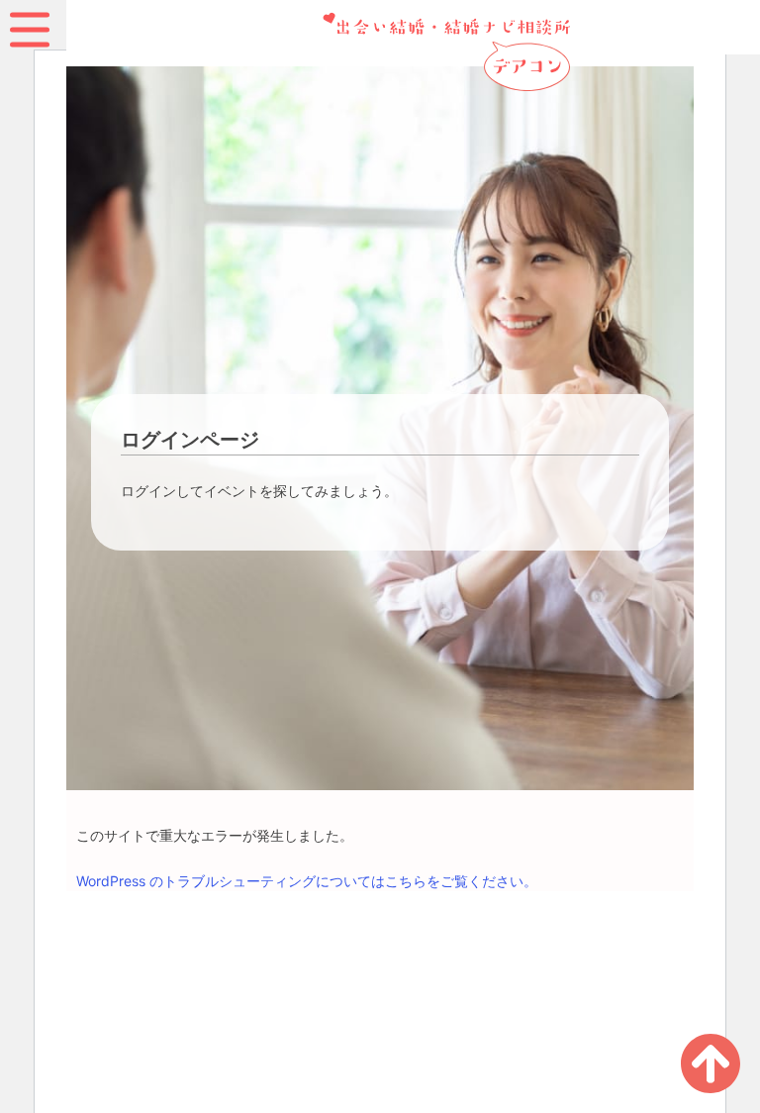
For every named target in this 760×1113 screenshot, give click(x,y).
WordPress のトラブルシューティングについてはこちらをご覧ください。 (306, 880)
